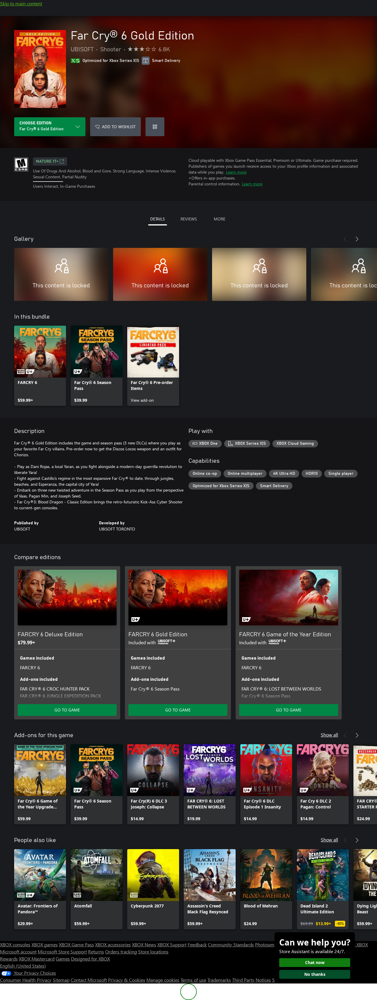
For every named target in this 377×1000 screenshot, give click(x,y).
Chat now (315, 962)
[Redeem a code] (154, 126)
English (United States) (23, 966)
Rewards (9, 958)
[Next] (357, 239)
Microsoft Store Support (62, 951)
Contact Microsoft (89, 980)
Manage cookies (162, 980)
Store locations (153, 951)
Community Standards (231, 944)
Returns (96, 951)
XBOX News (144, 944)
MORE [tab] (219, 219)
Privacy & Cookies (126, 980)
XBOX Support (171, 944)
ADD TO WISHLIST (118, 126)
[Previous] (345, 239)
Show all (329, 735)
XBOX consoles (15, 944)
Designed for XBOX (90, 958)
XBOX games (45, 944)
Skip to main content (21, 3)
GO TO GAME (67, 710)
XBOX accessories (113, 944)
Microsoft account (18, 951)
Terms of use (193, 980)
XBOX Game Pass (76, 944)
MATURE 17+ (47, 161)
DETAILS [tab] (157, 219)
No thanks (314, 974)
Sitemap (61, 980)
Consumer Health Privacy (26, 980)
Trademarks (219, 980)
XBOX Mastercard (36, 958)
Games (63, 958)
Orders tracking (121, 951)
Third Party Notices (251, 980)
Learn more (236, 172)
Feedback (197, 944)
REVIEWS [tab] (189, 219)
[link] (40, 366)
